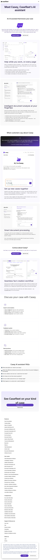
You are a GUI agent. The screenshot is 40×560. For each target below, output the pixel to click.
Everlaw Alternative (8, 499)
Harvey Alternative (8, 505)
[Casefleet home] (4, 1)
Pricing (5, 540)
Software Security (8, 452)
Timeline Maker (7, 423)
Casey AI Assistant (8, 425)
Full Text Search (7, 435)
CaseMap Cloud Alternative (9, 513)
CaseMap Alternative (8, 511)
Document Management (9, 450)
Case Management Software (10, 458)
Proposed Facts (7, 290)
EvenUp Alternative (8, 501)
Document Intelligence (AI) (9, 429)
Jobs (5, 538)
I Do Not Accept (33, 555)
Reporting (6, 442)
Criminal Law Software (8, 478)
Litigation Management (8, 462)
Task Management (8, 446)
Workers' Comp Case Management (11, 474)
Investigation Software (8, 460)
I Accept (24, 555)
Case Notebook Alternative (9, 515)
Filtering (6, 444)
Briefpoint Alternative (8, 509)
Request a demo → (16, 35)
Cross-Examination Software (10, 470)
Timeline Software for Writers (10, 490)
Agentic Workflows (9, 119)
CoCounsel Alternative (8, 507)
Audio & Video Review (8, 439)
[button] (20, 368)
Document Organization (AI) (10, 431)
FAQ (5, 525)
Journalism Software (8, 492)
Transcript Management (9, 441)
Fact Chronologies (8, 421)
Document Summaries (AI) (9, 464)
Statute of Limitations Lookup (10, 533)
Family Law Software (8, 488)
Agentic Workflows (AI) (9, 427)
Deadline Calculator (8, 531)
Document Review (8, 437)
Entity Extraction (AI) (8, 466)
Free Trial (6, 523)
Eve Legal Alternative (8, 497)
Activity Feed (6, 448)
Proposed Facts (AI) (8, 433)
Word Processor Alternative (9, 517)
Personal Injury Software (9, 482)
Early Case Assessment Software (11, 486)
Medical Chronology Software (10, 480)
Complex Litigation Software (9, 476)
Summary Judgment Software (10, 484)
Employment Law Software (9, 472)
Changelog (6, 529)
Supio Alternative (7, 503)
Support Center (7, 527)
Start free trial (25, 35)
